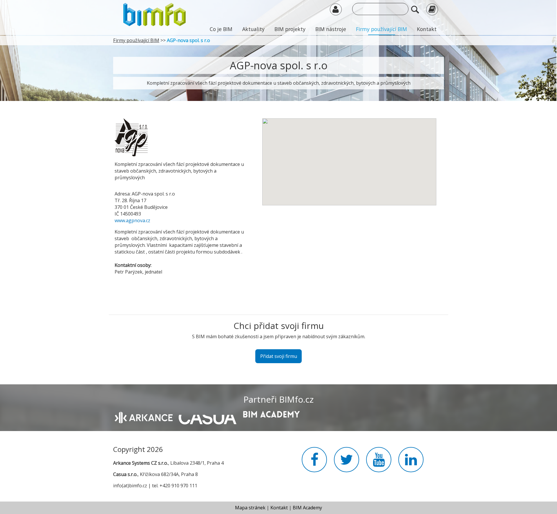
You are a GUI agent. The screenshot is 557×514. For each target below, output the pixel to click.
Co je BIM (221, 29)
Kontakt (427, 29)
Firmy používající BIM (381, 29)
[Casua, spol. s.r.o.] (207, 416)
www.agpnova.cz (132, 220)
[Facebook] (314, 463)
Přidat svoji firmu (278, 356)
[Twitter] (346, 463)
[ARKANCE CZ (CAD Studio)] (144, 417)
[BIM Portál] (154, 14)
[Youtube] (378, 463)
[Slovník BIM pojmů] (432, 9)
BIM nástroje (330, 29)
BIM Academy (307, 507)
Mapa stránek (250, 507)
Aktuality (253, 29)
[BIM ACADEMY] (271, 413)
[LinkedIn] (411, 463)
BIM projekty (289, 29)
